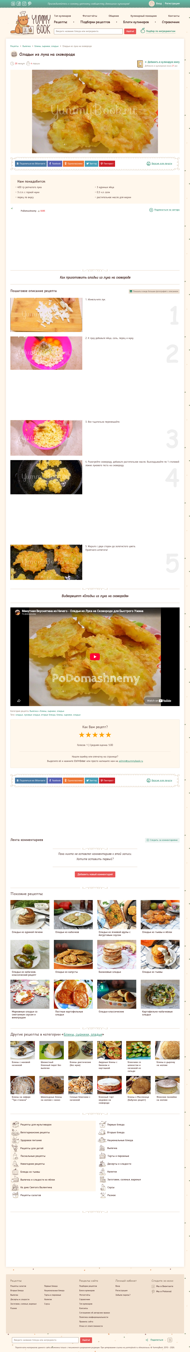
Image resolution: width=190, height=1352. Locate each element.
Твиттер (93, 164)
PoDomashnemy (28, 211)
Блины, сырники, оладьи (52, 711)
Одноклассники (75, 164)
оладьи (19, 715)
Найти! (130, 31)
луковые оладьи (32, 715)
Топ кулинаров (62, 16)
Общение (114, 16)
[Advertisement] (95, 241)
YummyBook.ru (30, 23)
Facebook (56, 164)
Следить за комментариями (164, 840)
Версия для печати (162, 163)
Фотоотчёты (90, 16)
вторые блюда (48, 715)
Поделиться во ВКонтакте (32, 164)
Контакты (173, 16)
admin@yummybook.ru (131, 761)
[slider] (95, 735)
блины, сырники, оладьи (68, 715)
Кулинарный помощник (144, 16)
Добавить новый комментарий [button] (95, 874)
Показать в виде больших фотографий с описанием (155, 291)
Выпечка (34, 711)
